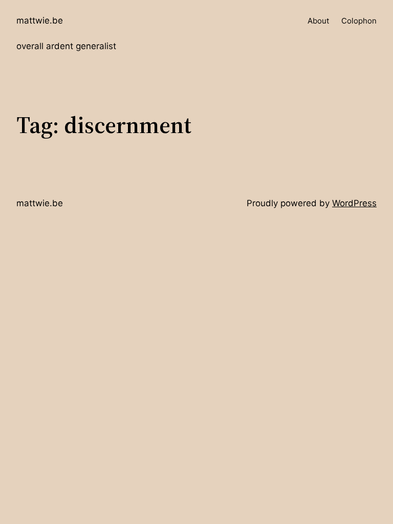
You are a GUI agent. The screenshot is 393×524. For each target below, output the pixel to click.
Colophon (359, 21)
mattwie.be (39, 20)
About (318, 21)
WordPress (354, 203)
